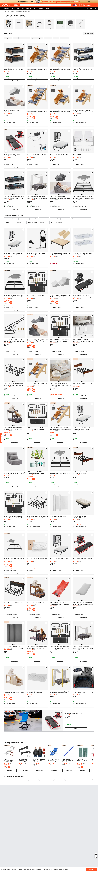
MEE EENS (91, 869)
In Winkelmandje (14, 80)
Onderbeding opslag (26, 11)
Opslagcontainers (19, 11)
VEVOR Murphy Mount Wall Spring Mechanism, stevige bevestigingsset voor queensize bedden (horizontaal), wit (82, 341)
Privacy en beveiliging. (65, 869)
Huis (5, 11)
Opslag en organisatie (10, 11)
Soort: (86, 33)
